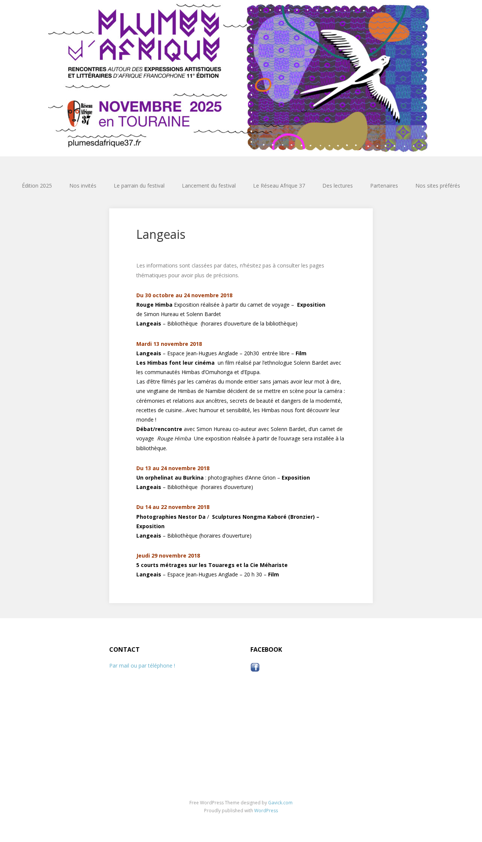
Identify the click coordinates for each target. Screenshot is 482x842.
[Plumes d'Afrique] (241, 78)
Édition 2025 (37, 185)
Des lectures (337, 185)
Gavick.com (280, 802)
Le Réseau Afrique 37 (279, 185)
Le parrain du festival (139, 185)
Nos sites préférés (437, 185)
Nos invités (82, 185)
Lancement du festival (209, 185)
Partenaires (384, 185)
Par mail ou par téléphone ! (142, 665)
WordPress (266, 810)
